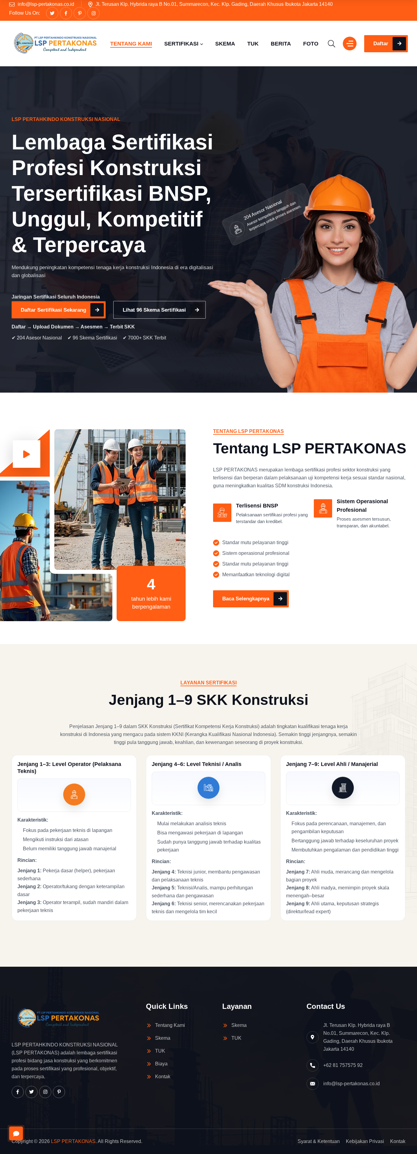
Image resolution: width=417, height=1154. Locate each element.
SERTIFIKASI (181, 44)
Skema (162, 1038)
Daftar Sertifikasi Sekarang (53, 310)
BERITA (281, 44)
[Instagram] (93, 13)
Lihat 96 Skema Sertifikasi (154, 310)
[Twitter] (52, 13)
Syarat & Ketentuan (319, 1141)
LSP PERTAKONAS (73, 1141)
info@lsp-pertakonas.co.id (46, 4)
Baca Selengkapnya (245, 599)
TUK (253, 44)
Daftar (380, 43)
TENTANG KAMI (131, 44)
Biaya (161, 1063)
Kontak (162, 1076)
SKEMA (225, 44)
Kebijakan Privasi (365, 1141)
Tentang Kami (170, 1025)
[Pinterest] (80, 13)
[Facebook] (66, 13)
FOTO (310, 44)
